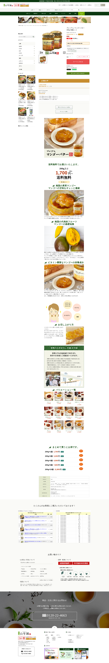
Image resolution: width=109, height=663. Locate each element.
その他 (20, 69)
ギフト (48, 10)
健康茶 (48, 637)
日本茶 (48, 638)
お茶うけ (28, 13)
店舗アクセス (79, 636)
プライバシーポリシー (22, 645)
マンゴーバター (29, 25)
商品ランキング (58, 10)
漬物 (70, 13)
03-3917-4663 (27, 653)
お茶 (32, 10)
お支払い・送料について (80, 5)
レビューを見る (80, 34)
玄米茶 (48, 641)
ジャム (81, 13)
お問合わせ (79, 637)
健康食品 (35, 13)
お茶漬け (54, 639)
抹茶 (47, 639)
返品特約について (70, 65)
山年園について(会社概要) (67, 5)
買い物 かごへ (81, 451)
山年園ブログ (70, 641)
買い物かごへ (64, 182)
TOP (59, 5)
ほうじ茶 (48, 642)
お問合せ (90, 5)
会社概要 (70, 639)
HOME (19, 25)
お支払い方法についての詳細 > (46, 580)
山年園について (71, 635)
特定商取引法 (70, 642)
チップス (63, 13)
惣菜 (75, 13)
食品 (40, 10)
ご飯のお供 (43, 13)
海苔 (50, 13)
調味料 (56, 13)
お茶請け (54, 637)
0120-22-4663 (28, 651)
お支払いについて (80, 635)
